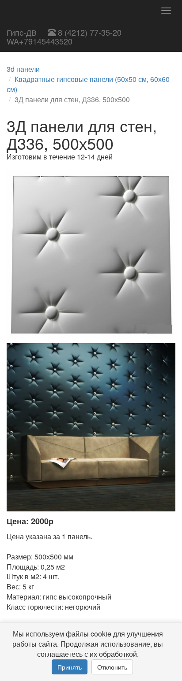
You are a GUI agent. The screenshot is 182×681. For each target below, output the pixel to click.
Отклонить (112, 666)
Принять (69, 666)
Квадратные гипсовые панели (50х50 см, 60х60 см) (88, 84)
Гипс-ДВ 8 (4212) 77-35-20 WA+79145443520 (64, 36)
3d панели (23, 69)
